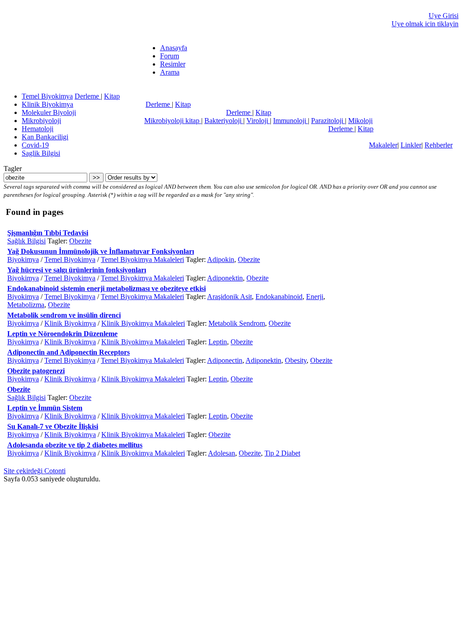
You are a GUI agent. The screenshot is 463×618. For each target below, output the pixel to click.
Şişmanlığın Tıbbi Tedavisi (47, 233)
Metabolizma (25, 305)
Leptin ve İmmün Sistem (44, 408)
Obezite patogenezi (36, 371)
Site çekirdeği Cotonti (35, 471)
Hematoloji (37, 129)
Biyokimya (23, 259)
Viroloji (258, 120)
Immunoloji (290, 120)
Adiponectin (224, 360)
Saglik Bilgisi (41, 153)
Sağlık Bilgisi (26, 241)
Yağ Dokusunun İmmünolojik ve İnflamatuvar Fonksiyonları (100, 251)
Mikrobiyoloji (41, 120)
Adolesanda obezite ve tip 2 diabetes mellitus (74, 445)
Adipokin (220, 259)
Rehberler (439, 145)
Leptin (217, 342)
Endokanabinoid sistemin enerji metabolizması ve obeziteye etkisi (106, 288)
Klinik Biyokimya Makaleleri (143, 323)
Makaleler (383, 145)
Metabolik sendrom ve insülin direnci (64, 315)
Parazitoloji (328, 120)
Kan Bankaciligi (45, 137)
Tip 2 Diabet (282, 453)
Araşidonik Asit (229, 296)
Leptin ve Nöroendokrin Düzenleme (62, 334)
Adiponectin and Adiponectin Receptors (68, 352)
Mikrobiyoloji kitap (172, 120)
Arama (170, 72)
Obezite (80, 241)
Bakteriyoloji (223, 120)
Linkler (411, 145)
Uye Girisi (443, 15)
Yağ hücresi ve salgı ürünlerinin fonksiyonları (76, 270)
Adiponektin (225, 278)
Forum (169, 56)
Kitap (112, 96)
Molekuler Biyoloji (49, 112)
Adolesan (221, 453)
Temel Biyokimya (47, 96)
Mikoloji (360, 120)
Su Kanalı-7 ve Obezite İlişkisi (52, 426)
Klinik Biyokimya (47, 104)
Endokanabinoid (278, 296)
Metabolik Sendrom (236, 323)
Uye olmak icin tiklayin (425, 24)
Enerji (314, 296)
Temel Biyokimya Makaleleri (142, 259)
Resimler (172, 64)
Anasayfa (173, 48)
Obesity (296, 360)
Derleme (88, 96)
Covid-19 (35, 145)
